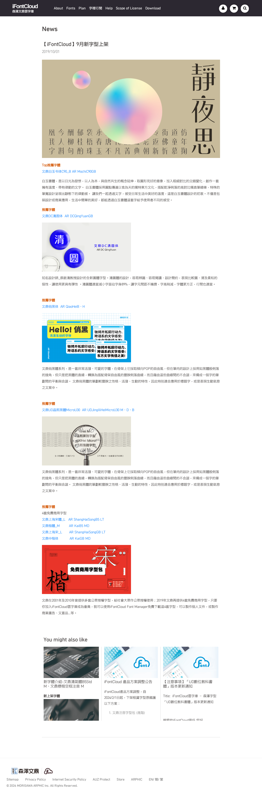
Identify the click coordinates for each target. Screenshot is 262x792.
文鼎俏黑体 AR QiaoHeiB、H (63, 306)
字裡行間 (95, 8)
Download (153, 8)
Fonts (70, 8)
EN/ (151, 779)
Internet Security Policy (69, 779)
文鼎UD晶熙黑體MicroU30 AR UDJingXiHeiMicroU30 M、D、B (88, 410)
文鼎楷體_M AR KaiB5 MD (65, 525)
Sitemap (13, 779)
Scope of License (129, 8)
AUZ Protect (101, 779)
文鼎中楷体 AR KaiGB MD (66, 538)
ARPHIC (136, 779)
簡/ (157, 779)
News (50, 29)
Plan (82, 8)
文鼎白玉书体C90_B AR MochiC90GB (69, 171)
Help (109, 8)
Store (120, 779)
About (58, 8)
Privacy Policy (35, 779)
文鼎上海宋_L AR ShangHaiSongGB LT (73, 532)
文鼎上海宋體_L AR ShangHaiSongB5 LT (73, 519)
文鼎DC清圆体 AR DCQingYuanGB (67, 216)
